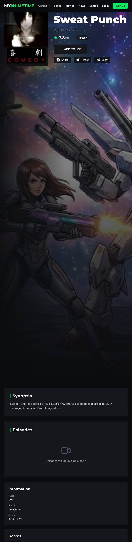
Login (105, 5)
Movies (70, 5)
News (82, 5)
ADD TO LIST (73, 49)
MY (19, 5)
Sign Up (120, 5)
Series (58, 5)
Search (94, 5)
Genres (42, 5)
